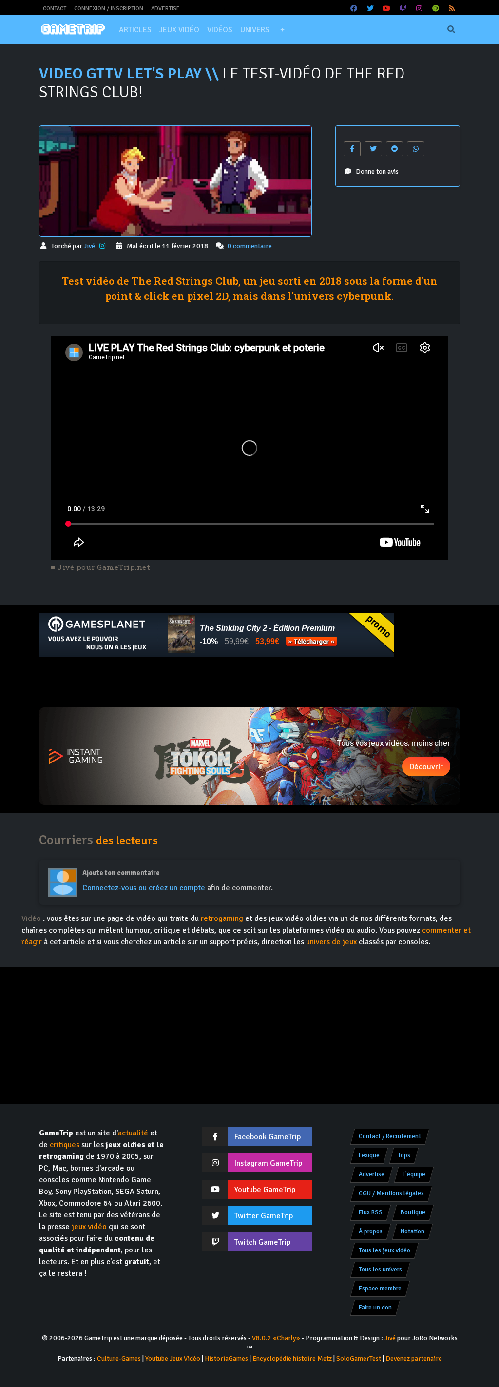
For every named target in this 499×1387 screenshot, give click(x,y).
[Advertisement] (249, 682)
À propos (371, 1231)
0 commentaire (250, 246)
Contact (54, 8)
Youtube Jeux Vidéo (172, 1358)
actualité (133, 1133)
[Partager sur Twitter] (373, 148)
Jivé (90, 246)
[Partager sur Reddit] (394, 148)
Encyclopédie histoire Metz (292, 1358)
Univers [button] (254, 30)
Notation (412, 1231)
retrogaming (222, 918)
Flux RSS (371, 1212)
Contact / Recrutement (390, 1136)
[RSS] (452, 8)
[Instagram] (419, 8)
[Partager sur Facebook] (352, 148)
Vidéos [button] (219, 30)
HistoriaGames (226, 1358)
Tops (404, 1155)
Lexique (369, 1155)
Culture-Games (119, 1358)
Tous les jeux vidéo (384, 1250)
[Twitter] (370, 8)
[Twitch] (403, 8)
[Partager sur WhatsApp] (415, 148)
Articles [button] (135, 30)
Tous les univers (380, 1269)
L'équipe (414, 1174)
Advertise (165, 8)
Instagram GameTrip (268, 1163)
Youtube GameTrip (264, 1189)
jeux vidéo (89, 1226)
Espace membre (380, 1288)
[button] (282, 29)
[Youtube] (387, 8)
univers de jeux (331, 942)
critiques (64, 1145)
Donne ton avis (377, 171)
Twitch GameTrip (262, 1242)
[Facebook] (354, 8)
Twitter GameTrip (263, 1216)
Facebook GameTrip (267, 1137)
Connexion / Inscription (108, 8)
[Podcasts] (435, 8)
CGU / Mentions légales (391, 1193)
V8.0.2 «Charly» (276, 1338)
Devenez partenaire (413, 1358)
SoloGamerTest (358, 1358)
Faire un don (375, 1307)
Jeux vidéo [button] (179, 30)
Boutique (413, 1212)
